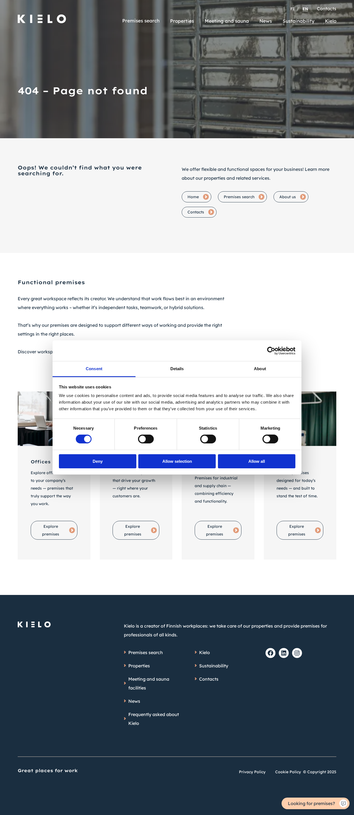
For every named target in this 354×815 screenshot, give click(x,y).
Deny (98, 461)
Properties (182, 21)
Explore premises (50, 530)
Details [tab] (177, 368)
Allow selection (177, 461)
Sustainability (298, 21)
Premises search (141, 20)
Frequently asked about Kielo (153, 719)
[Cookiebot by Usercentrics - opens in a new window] (271, 350)
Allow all (256, 461)
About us (287, 196)
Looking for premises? (311, 803)
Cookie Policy (288, 771)
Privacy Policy (252, 771)
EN (305, 8)
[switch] (146, 439)
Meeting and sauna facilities (148, 683)
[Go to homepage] (42, 16)
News (265, 21)
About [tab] (260, 368)
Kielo (330, 21)
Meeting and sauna (227, 21)
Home (193, 196)
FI (292, 8)
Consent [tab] (94, 368)
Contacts (326, 8)
